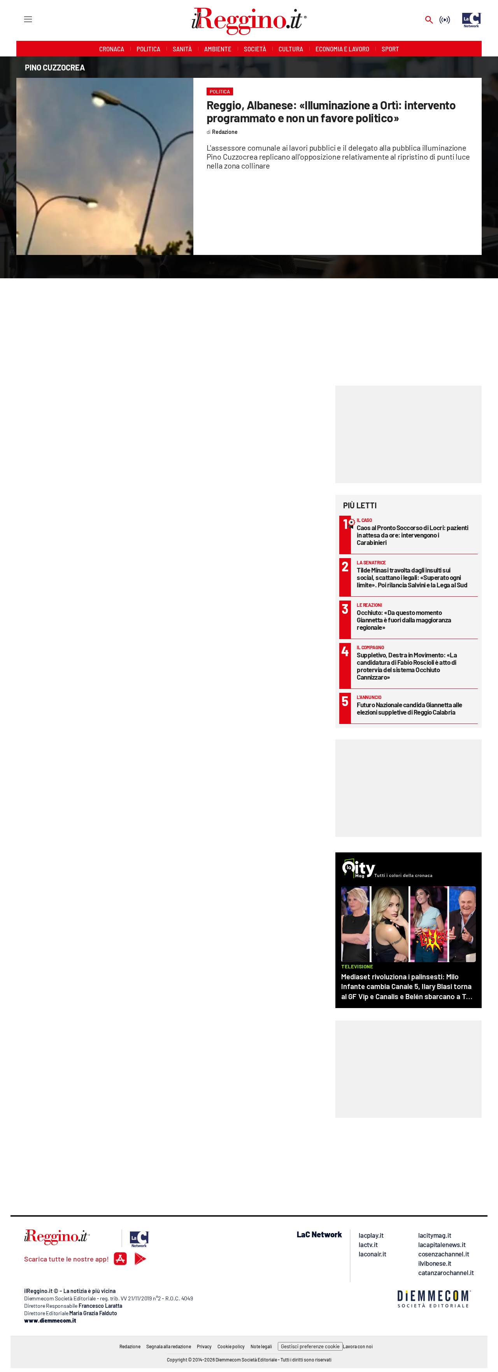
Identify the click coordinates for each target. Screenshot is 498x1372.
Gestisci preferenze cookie (310, 1346)
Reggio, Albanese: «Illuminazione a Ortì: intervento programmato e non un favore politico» (331, 111)
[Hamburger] (20, 18)
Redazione (129, 1346)
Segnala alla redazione (168, 1346)
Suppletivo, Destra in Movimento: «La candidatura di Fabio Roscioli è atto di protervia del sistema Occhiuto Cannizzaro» (407, 666)
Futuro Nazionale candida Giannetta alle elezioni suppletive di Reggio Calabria (409, 708)
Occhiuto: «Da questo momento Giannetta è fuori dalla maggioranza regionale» (404, 619)
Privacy (204, 1346)
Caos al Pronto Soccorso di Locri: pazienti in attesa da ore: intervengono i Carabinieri (412, 535)
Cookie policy (231, 1346)
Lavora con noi (358, 1346)
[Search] (429, 20)
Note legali (261, 1346)
